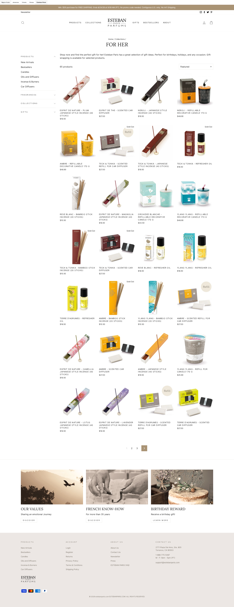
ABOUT (167, 22)
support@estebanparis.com (168, 562)
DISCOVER (29, 520)
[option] (117, 7)
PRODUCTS (75, 22)
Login (68, 548)
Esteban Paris (41, 2)
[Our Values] (52, 487)
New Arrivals (27, 62)
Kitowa (32, 2)
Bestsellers (26, 67)
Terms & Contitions (74, 565)
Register (69, 552)
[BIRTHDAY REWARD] (182, 487)
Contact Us (116, 552)
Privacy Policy (72, 561)
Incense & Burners (30, 81)
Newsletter (25, 12)
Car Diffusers (27, 86)
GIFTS (136, 22)
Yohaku (24, 2)
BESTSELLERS (151, 22)
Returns (69, 556)
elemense (16, 2)
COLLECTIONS (93, 22)
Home (110, 39)
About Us (115, 548)
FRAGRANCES (29, 95)
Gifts (24, 112)
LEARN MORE (160, 520)
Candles (25, 72)
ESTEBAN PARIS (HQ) (120, 565)
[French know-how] (117, 487)
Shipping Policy (72, 569)
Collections (120, 39)
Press (113, 561)
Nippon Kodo (5, 2)
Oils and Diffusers (30, 76)
